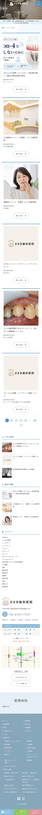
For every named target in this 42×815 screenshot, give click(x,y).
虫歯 (11, 146)
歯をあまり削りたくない (30, 789)
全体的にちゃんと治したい (12, 741)
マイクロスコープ (7, 559)
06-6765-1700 (20, 614)
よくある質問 (8, 337)
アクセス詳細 (20, 683)
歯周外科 (5, 573)
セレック (5, 554)
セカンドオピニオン (10, 766)
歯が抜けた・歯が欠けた (30, 773)
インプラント (8, 82)
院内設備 (5, 587)
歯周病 (7, 208)
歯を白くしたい (9, 776)
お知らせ (7, 273)
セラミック (5, 551)
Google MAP (20, 677)
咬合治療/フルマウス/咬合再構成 (21, 402)
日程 (3, 567)
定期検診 (29, 741)
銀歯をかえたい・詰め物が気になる (30, 780)
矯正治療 (5, 578)
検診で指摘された (28, 785)
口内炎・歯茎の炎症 (10, 792)
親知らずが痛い (9, 785)
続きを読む (19, 89)
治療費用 (28, 727)
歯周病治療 (7, 748)
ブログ (6, 734)
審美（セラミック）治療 (10, 761)
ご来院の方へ (8, 731)
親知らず (5, 584)
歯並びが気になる (28, 776)
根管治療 (5, 570)
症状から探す (8, 769)
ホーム (6, 28)
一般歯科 (29, 744)
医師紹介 (28, 721)
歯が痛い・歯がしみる (11, 773)
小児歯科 (7, 146)
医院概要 (6, 724)
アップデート (6, 543)
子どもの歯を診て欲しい (30, 792)
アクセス (28, 731)
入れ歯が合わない (10, 779)
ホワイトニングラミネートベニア (32, 755)
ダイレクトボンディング (10, 556)
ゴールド (5, 548)
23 (35, 420)
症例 (5, 727)
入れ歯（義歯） (32, 748)
